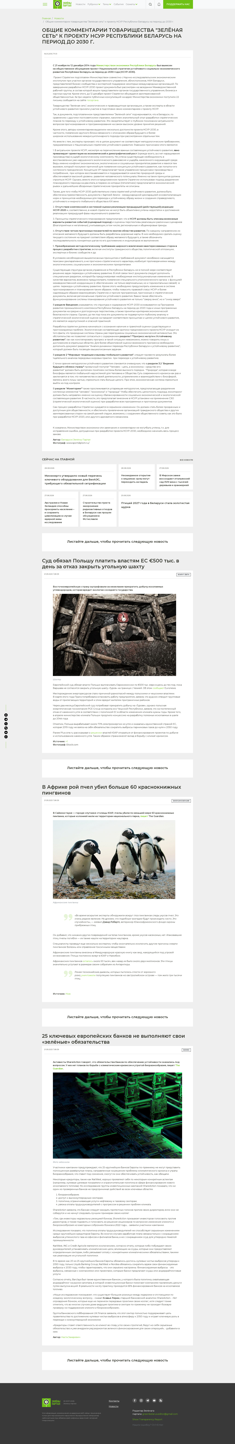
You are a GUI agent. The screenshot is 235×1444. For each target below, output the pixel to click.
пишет (144, 816)
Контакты (114, 1401)
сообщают (158, 688)
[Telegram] (6, 719)
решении (96, 732)
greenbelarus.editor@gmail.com (160, 1414)
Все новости (186, 460)
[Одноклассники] (6, 715)
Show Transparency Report (147, 1419)
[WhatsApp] (6, 736)
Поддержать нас (178, 4)
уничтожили (88, 975)
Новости (80, 4)
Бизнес (186, 1050)
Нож (68, 994)
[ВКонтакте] (6, 732)
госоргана (92, 100)
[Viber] (6, 728)
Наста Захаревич (70, 1337)
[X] (6, 723)
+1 (67, 741)
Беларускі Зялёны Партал (76, 439)
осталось (88, 961)
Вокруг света (183, 574)
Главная (46, 18)
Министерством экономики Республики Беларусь (126, 65)
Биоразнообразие (181, 801)
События (119, 4)
